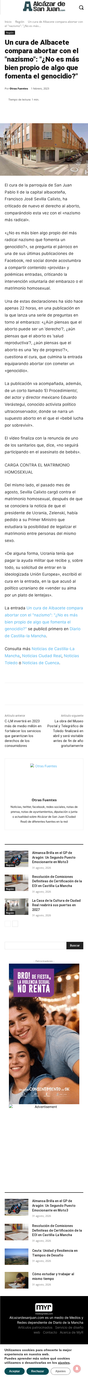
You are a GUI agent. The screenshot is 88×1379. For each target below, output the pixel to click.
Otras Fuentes (19, 88)
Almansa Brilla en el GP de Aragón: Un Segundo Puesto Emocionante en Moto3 (54, 857)
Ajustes (60, 1371)
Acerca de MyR (71, 1332)
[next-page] (15, 924)
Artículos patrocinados (35, 1327)
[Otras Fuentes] (44, 777)
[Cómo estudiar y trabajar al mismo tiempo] (16, 1280)
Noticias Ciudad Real (41, 655)
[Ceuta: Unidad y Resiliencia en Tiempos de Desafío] (16, 1257)
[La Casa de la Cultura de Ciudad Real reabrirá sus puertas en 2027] (16, 906)
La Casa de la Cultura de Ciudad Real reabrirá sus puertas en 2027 (56, 905)
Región (19, 22)
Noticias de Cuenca (40, 662)
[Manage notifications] (77, 1368)
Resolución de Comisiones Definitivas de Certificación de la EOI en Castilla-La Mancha (57, 881)
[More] (57, 111)
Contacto (50, 1332)
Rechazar (37, 1371)
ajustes (64, 1362)
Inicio (8, 22)
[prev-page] (8, 924)
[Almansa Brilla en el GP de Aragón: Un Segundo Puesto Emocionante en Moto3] (16, 859)
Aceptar (14, 1371)
